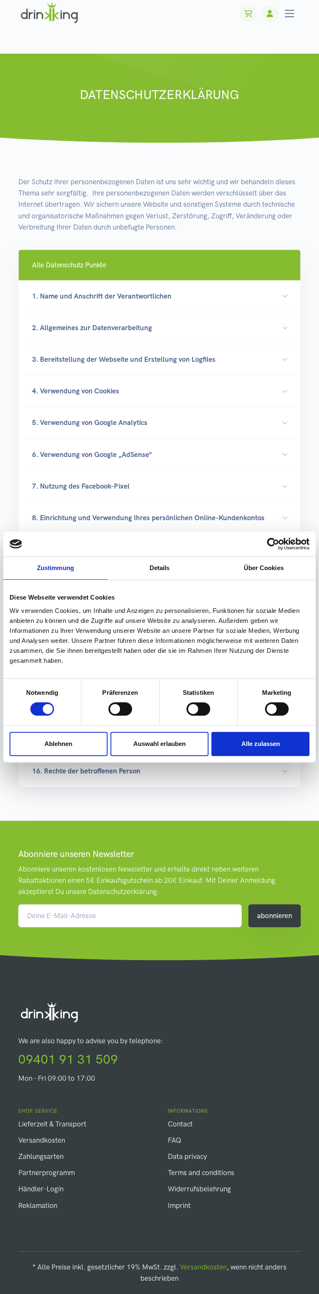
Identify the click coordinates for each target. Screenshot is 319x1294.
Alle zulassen (260, 743)
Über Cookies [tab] (264, 567)
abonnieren (274, 915)
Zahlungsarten (41, 1156)
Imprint (179, 1205)
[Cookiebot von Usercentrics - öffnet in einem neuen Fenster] (273, 544)
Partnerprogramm (46, 1172)
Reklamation (37, 1205)
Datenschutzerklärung (122, 891)
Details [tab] (160, 567)
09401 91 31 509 (68, 1059)
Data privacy (187, 1156)
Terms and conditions (201, 1172)
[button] (159, 265)
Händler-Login (41, 1189)
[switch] (120, 709)
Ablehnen (58, 743)
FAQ (174, 1140)
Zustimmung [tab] (55, 567)
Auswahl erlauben (159, 743)
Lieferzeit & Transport (52, 1124)
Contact (180, 1124)
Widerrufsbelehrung (199, 1189)
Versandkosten (41, 1140)
